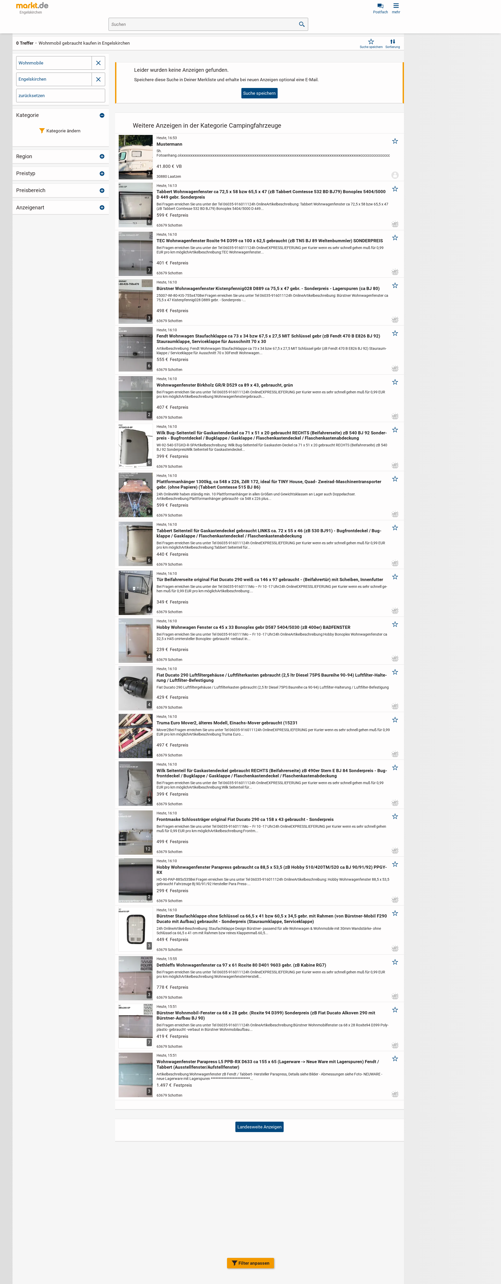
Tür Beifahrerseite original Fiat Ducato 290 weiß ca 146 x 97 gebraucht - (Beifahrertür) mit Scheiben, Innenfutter (270, 579)
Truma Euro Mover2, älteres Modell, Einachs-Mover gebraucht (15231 (227, 722)
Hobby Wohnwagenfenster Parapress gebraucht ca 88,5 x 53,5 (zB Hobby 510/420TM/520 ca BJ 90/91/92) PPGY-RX (272, 870)
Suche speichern (371, 47)
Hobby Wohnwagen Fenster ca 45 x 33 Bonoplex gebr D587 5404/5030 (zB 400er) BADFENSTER (253, 627)
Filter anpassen (254, 1263)
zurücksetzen (32, 95)
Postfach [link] (380, 12)
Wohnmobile (31, 63)
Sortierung (392, 47)
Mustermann (169, 144)
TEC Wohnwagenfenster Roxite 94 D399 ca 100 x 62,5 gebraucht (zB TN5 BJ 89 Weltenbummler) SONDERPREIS (270, 240)
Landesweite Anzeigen (259, 1126)
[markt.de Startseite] (32, 5)
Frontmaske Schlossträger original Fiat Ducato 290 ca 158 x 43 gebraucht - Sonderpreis (245, 819)
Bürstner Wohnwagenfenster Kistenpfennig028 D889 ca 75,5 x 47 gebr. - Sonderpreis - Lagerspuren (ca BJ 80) (268, 288)
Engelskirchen (32, 79)
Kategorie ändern (63, 130)
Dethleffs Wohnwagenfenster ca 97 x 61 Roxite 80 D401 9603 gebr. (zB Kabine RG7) (241, 965)
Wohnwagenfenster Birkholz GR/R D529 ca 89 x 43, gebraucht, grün (225, 385)
